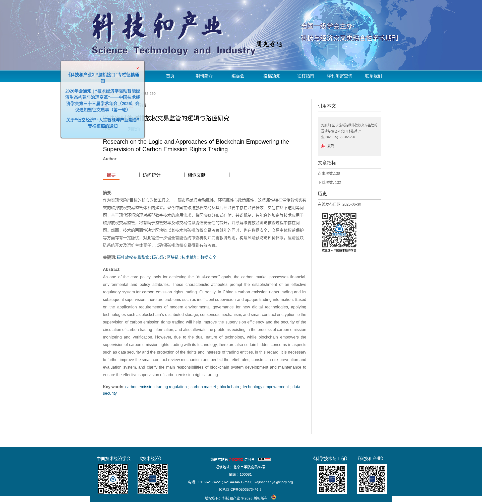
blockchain (229, 387)
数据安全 (208, 257)
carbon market (203, 387)
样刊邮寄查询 (339, 76)
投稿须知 (271, 76)
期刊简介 (204, 76)
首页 (170, 76)
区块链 (173, 257)
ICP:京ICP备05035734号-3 (240, 489)
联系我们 (373, 76)
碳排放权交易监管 (133, 257)
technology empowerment (265, 387)
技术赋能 (190, 257)
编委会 (237, 76)
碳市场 (158, 257)
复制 (330, 146)
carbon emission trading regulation (156, 387)
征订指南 (305, 76)
